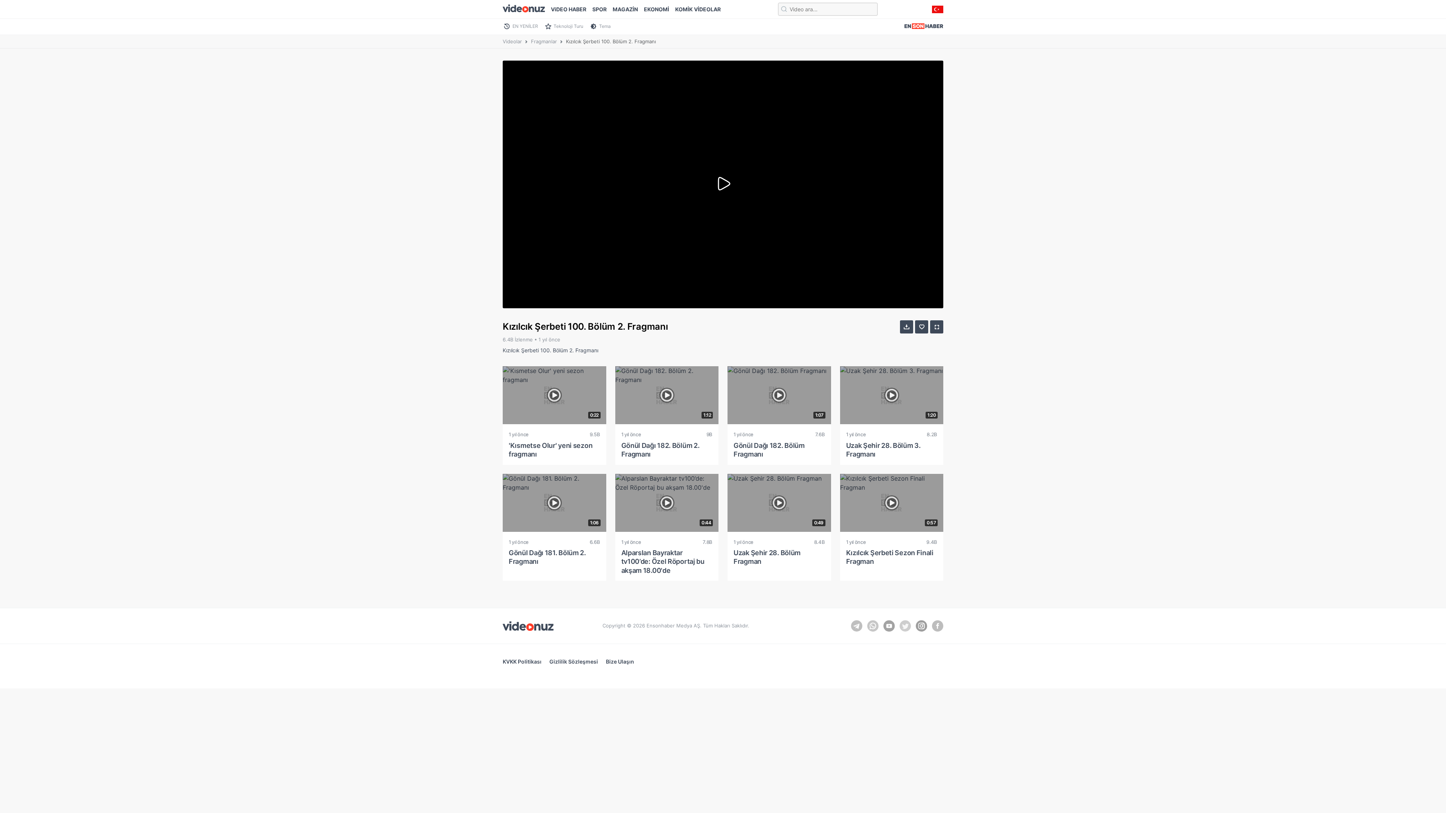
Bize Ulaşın (620, 661)
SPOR (599, 9)
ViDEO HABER (568, 9)
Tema (605, 26)
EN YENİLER (525, 26)
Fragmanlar (544, 41)
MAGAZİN (625, 9)
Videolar (512, 41)
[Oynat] (723, 184)
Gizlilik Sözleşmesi (573, 661)
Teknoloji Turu (568, 26)
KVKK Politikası (522, 661)
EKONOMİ (656, 9)
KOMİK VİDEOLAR (698, 9)
